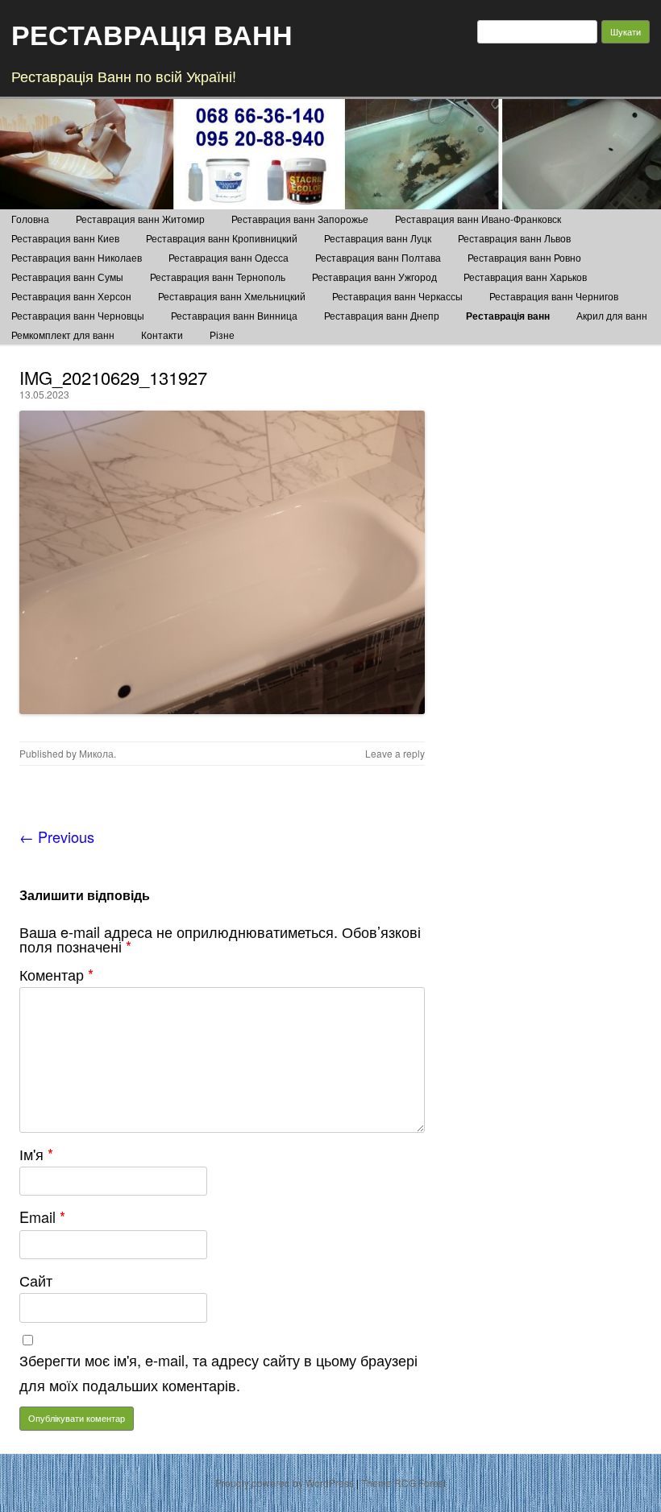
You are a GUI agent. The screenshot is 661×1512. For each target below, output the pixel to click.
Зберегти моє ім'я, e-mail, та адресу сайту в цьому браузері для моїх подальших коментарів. (218, 1372)
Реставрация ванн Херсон (71, 296)
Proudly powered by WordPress (284, 1482)
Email (42, 1216)
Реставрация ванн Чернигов (553, 296)
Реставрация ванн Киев (65, 238)
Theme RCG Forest (403, 1482)
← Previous (56, 836)
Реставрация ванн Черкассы (397, 296)
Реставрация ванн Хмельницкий (232, 296)
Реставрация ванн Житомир (140, 218)
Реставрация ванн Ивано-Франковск (478, 218)
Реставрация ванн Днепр (381, 315)
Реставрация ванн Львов (514, 238)
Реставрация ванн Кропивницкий (221, 238)
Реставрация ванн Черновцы (77, 315)
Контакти (162, 334)
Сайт (35, 1280)
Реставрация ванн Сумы (67, 276)
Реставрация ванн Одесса (228, 257)
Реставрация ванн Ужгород (374, 276)
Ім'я (36, 1153)
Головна (30, 218)
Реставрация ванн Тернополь (217, 276)
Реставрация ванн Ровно (524, 257)
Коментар (56, 974)
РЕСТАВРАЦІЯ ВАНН (152, 33)
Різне (222, 334)
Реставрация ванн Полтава (378, 257)
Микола (96, 753)
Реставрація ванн (508, 315)
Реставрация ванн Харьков (525, 276)
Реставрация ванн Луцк (377, 238)
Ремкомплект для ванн (62, 334)
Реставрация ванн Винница (234, 315)
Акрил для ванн (611, 315)
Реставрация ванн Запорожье (299, 218)
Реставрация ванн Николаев (76, 257)
